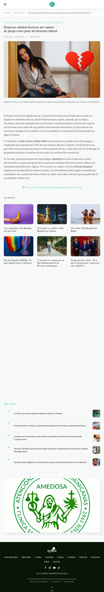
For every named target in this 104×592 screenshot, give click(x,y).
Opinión (56, 561)
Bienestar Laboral (73, 187)
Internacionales (11, 557)
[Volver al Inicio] (52, 4)
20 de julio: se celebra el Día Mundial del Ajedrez (50, 229)
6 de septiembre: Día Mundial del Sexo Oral (17, 229)
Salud (46, 561)
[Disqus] (52, 301)
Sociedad (49, 557)
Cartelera (71, 557)
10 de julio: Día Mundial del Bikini (84, 229)
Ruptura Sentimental (54, 187)
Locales (38, 557)
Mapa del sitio (69, 581)
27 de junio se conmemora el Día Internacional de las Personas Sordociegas (50, 263)
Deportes (83, 557)
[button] (5, 4)
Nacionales (26, 557)
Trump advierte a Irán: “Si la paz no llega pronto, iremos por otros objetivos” (85, 263)
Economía (95, 557)
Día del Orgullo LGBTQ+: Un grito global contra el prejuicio (18, 261)
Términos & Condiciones (39, 581)
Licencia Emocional (34, 187)
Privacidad (56, 581)
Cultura (60, 557)
